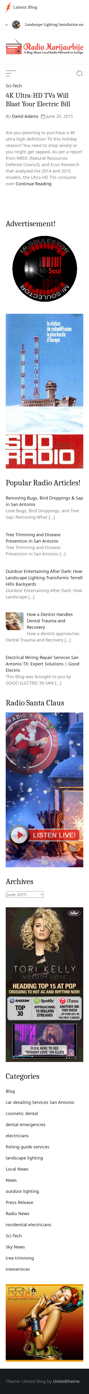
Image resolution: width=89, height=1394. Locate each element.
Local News (17, 1169)
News (11, 1180)
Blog (10, 1091)
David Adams (25, 116)
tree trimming (20, 1258)
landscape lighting (24, 1158)
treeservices (18, 1269)
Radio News (17, 1213)
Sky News (15, 1247)
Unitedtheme (66, 1381)
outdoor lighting (22, 1191)
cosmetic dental (22, 1113)
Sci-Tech (14, 86)
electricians (17, 1135)
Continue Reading (34, 183)
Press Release (19, 1202)
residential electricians (28, 1224)
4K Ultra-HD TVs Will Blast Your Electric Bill (38, 99)
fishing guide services (27, 1147)
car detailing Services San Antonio (40, 1102)
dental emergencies (26, 1124)
